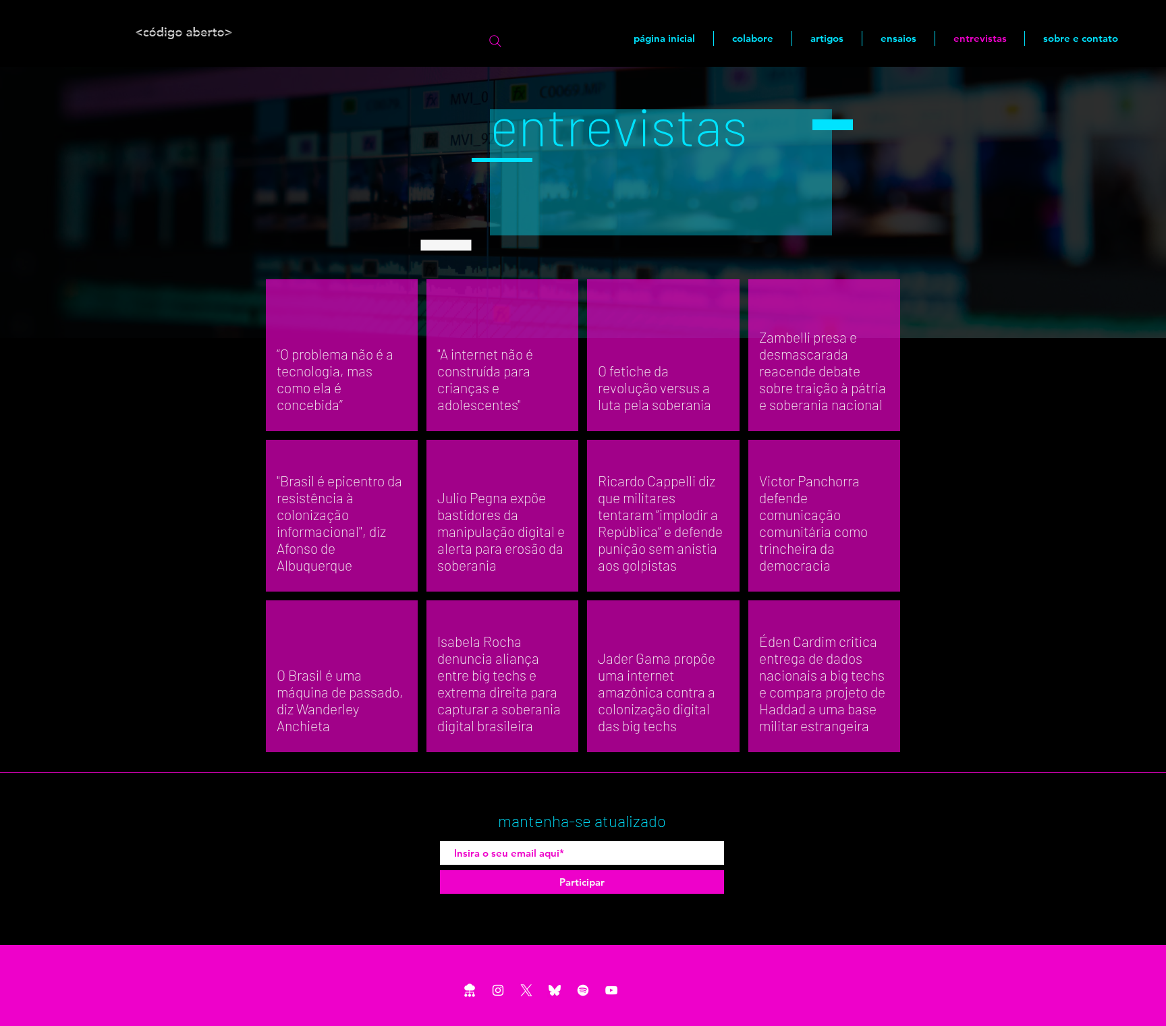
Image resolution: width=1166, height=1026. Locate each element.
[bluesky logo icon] (554, 990)
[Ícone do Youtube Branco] (611, 990)
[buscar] (495, 41)
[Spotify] (583, 990)
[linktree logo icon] (469, 990)
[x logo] (526, 990)
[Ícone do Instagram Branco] (498, 990)
